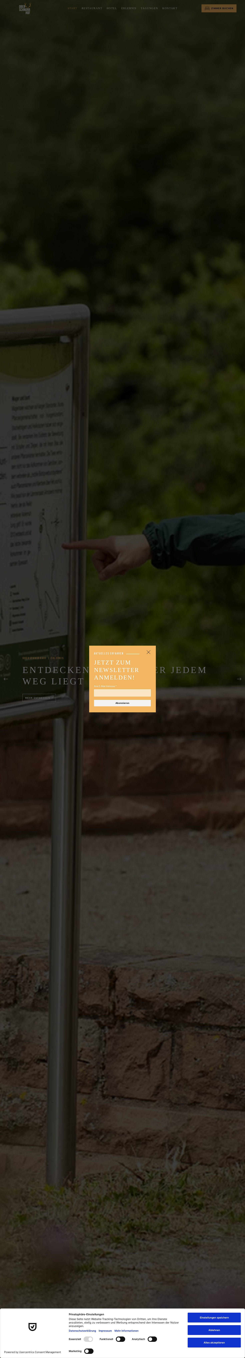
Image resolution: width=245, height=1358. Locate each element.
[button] (148, 652)
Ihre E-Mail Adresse (105, 686)
